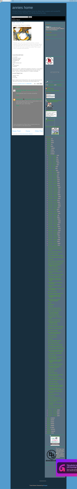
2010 (49, 429)
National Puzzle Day (53, 394)
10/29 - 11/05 (52, 172)
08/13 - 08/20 (53, 192)
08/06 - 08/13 (53, 194)
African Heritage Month (54, 308)
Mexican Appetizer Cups (54, 377)
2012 (49, 425)
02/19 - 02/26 (53, 239)
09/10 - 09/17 (52, 185)
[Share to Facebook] (40, 83)
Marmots (50, 306)
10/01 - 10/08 (52, 179)
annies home (22, 8)
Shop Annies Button (51, 110)
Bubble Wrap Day (52, 372)
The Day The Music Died (54, 276)
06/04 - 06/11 (52, 211)
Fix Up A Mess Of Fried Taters (56, 348)
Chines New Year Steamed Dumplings (55, 283)
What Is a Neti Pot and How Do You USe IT (55, 400)
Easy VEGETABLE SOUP (54, 340)
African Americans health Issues (54, 286)
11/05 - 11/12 (52, 170)
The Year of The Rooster (54, 267)
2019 (49, 150)
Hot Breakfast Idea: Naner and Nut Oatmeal (56, 289)
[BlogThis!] (38, 83)
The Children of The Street (55, 344)
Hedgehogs (51, 304)
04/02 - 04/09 (53, 228)
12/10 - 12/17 (52, 161)
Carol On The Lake (21, 90)
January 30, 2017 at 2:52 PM (33, 99)
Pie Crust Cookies (53, 330)
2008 (49, 433)
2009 (49, 431)
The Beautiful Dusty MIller (55, 353)
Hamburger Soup (52, 381)
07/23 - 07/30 (53, 198)
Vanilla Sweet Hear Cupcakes (55, 257)
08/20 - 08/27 (53, 191)
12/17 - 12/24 (52, 159)
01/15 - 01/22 (52, 412)
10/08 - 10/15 (52, 177)
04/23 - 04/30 (53, 222)
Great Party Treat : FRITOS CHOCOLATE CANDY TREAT (55, 361)
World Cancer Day (53, 253)
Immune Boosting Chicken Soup (55, 249)
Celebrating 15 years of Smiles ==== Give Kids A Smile (55, 279)
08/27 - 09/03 (53, 189)
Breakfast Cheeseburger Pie (55, 293)
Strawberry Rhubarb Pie (54, 398)
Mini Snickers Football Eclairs (56, 261)
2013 (49, 423)
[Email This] (37, 83)
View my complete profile (52, 90)
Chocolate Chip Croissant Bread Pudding (55, 357)
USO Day (50, 259)
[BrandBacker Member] (52, 461)
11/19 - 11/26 (52, 166)
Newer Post (16, 131)
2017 (49, 153)
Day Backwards (52, 355)
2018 (49, 152)
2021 (49, 146)
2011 (48, 427)
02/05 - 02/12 (53, 243)
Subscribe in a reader (51, 35)
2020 (49, 148)
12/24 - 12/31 (52, 157)
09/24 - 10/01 (52, 181)
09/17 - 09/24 (52, 183)
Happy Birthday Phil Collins (55, 364)
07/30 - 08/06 (53, 196)
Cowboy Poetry (52, 369)
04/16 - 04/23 (52, 224)
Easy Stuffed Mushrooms (55, 246)
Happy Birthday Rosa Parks (55, 263)
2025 (49, 138)
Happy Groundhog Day (54, 319)
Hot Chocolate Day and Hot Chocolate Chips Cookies (55, 351)
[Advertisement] (55, 48)
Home (28, 131)
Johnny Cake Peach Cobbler (55, 379)
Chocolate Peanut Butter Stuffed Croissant (54, 366)
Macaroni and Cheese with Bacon (55, 272)
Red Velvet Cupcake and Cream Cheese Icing (54, 333)
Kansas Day (51, 396)
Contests (59, 84)
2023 (49, 142)
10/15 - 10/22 (52, 176)
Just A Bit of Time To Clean (55, 405)
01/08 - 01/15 (52, 413)
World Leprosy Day (53, 383)
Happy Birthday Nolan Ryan (55, 346)
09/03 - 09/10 (53, 187)
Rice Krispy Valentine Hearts (55, 255)
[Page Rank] (48, 27)
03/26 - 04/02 (53, 230)
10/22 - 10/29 (52, 174)
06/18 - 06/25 (53, 207)
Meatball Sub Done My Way (55, 326)
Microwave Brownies (53, 342)
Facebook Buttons (53, 101)
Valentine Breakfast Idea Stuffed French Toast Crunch (54, 296)
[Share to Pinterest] (41, 83)
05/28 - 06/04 (53, 213)
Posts (49, 95)
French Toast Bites (53, 269)
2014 (49, 421)
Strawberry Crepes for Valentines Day (54, 322)
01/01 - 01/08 (52, 415)
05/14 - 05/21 (52, 217)
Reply (17, 95)
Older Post (39, 131)
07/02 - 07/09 (53, 204)
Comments (50, 97)
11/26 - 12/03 (52, 164)
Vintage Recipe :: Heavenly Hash (55, 317)
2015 (49, 419)
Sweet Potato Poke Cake (54, 310)
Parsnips (50, 339)
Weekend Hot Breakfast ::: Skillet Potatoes (54, 265)
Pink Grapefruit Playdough (55, 251)
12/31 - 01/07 (52, 155)
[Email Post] (35, 83)
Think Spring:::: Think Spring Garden (55, 403)
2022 (49, 144)
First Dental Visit (52, 337)
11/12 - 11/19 (51, 168)
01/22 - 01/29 (52, 410)
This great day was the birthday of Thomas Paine (55, 389)
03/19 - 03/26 (53, 232)
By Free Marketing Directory (53, 126)
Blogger (45, 485)
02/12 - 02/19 (52, 241)
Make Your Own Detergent (55, 328)
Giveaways (51, 84)
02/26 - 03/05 (53, 237)
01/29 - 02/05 (53, 245)
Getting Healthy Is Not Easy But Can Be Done (55, 375)
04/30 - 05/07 (53, 221)
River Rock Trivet (52, 291)
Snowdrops (51, 370)
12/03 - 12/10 (52, 163)
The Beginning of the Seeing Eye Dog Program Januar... (55, 386)
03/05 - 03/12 (53, 235)
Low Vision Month (53, 324)
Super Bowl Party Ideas (54, 407)
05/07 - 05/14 (53, 219)
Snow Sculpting (52, 335)
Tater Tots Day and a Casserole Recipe (53, 312)
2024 (49, 140)
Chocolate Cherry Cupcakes (55, 274)
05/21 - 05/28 (53, 215)
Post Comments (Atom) (26, 133)
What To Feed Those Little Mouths (55, 392)
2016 (49, 418)
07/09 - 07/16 (53, 202)
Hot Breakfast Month (53, 315)
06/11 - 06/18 (52, 209)
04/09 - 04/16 (53, 226)
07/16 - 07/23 (52, 200)
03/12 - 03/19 (52, 234)
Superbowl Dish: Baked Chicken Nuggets (54, 300)
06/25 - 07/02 (53, 206)
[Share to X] (39, 83)
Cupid (49, 302)
